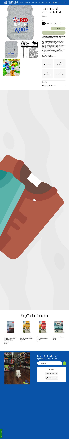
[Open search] (59, 2)
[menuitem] (50, 2)
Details (44, 82)
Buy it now (53, 32)
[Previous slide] (4, 327)
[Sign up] (64, 363)
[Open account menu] (61, 2)
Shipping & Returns (49, 85)
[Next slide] (17, 327)
